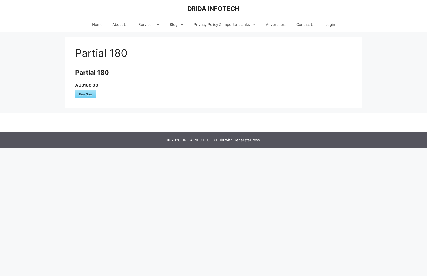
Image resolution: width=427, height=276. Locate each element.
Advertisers (276, 24)
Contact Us (306, 24)
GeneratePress (247, 140)
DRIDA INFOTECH (213, 8)
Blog (174, 24)
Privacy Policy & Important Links (222, 24)
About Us (120, 24)
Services (146, 24)
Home (97, 24)
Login (330, 24)
